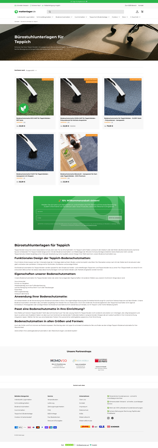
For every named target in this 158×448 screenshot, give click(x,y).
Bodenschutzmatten (63, 17)
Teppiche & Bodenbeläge (98, 17)
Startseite (17, 21)
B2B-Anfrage (52, 414)
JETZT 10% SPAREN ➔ (115, 218)
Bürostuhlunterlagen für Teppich (29, 21)
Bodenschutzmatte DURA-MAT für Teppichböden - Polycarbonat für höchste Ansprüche (78, 119)
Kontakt (140, 5)
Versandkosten (53, 399)
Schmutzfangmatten (44, 17)
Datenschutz (83, 410)
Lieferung (51, 403)
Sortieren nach (20, 70)
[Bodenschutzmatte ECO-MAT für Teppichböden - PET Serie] (35, 96)
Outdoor (115, 17)
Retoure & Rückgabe (55, 421)
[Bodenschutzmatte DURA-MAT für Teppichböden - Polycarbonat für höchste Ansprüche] (79, 96)
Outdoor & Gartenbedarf (23, 417)
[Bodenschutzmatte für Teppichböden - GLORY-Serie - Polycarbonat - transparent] (123, 96)
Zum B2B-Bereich (131, 5)
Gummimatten (80, 17)
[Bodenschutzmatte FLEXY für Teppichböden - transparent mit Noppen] (35, 152)
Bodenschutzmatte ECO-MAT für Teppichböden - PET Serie (33, 119)
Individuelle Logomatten (25, 17)
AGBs (81, 414)
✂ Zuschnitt (134, 17)
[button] (142, 12)
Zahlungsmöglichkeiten (56, 406)
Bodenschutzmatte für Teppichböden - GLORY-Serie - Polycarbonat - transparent (122, 119)
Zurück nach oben (79, 385)
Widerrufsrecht (84, 417)
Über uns (82, 399)
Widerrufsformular (85, 421)
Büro (124, 17)
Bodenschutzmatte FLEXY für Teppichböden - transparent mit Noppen (32, 175)
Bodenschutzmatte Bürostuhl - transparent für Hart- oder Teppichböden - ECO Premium (78, 175)
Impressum (83, 406)
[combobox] (85, 12)
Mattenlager (21, 435)
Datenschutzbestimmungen (90, 225)
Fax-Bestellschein (54, 417)
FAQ (49, 410)
